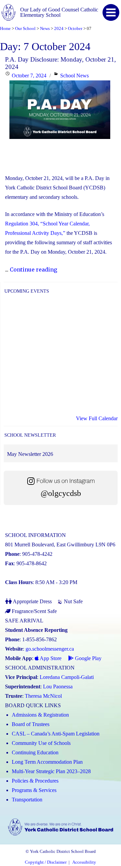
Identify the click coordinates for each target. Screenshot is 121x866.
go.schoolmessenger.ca (50, 649)
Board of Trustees (30, 724)
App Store (50, 658)
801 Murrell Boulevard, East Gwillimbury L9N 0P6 (60, 544)
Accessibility (84, 862)
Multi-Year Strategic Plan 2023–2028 (51, 771)
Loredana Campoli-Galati (67, 677)
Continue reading (33, 269)
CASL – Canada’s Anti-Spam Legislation (55, 733)
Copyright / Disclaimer (46, 862)
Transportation (27, 799)
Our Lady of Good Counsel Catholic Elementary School (59, 12)
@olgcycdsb (61, 493)
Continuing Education (35, 752)
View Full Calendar (97, 418)
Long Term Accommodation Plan (47, 762)
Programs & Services (34, 790)
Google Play (88, 658)
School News (74, 75)
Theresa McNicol (43, 696)
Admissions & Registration (40, 715)
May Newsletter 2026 (30, 454)
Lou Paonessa (58, 686)
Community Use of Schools (41, 743)
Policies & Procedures (35, 781)
